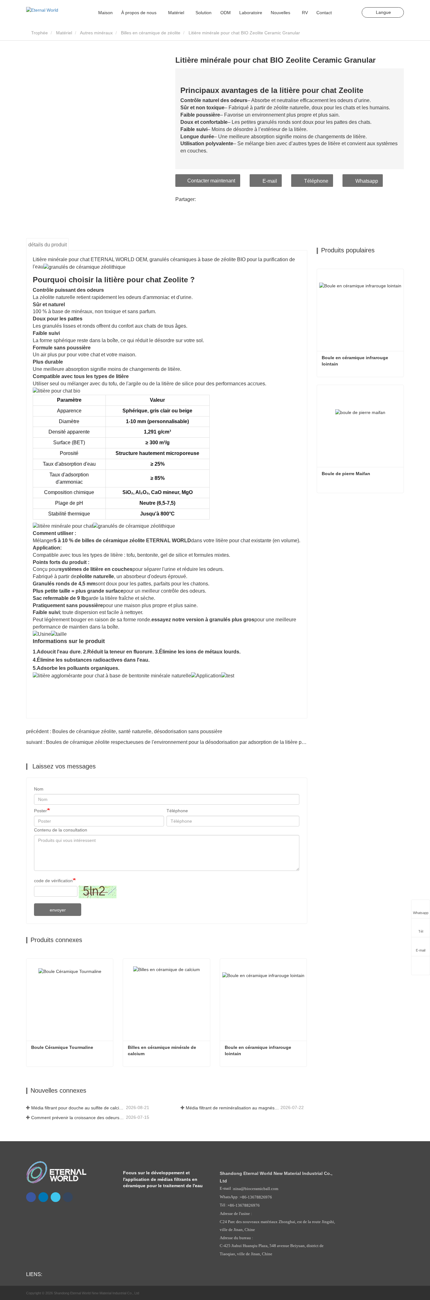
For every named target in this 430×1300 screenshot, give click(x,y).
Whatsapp (366, 181)
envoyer (58, 909)
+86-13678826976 (256, 1197)
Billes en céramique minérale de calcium (162, 1050)
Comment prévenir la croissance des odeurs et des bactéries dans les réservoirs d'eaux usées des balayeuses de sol (78, 1117)
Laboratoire (250, 12)
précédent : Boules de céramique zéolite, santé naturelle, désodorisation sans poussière (124, 731)
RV (305, 12)
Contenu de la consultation (60, 829)
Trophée (39, 32)
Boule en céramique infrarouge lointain (258, 1050)
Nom (38, 788)
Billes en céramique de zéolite (150, 32)
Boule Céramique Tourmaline (62, 1047)
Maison (105, 12)
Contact (324, 12)
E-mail (270, 181)
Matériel (64, 32)
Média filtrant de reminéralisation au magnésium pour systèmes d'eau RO (232, 1107)
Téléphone (316, 181)
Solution (203, 12)
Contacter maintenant (211, 180)
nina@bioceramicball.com (255, 1189)
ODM (225, 12)
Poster (40, 810)
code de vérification (53, 880)
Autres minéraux (96, 32)
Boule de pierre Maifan (346, 473)
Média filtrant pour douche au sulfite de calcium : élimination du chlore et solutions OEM (78, 1107)
